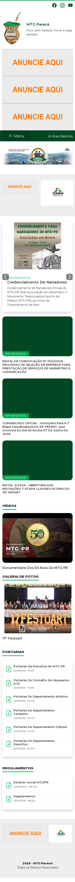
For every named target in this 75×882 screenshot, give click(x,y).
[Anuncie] (37, 62)
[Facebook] (54, 5)
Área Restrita (62, 136)
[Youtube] (70, 5)
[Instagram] (62, 5)
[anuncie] (19, 186)
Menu (18, 136)
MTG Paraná (12, 28)
